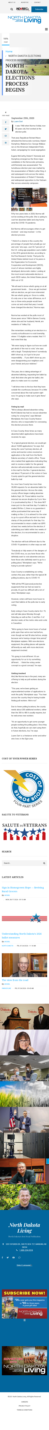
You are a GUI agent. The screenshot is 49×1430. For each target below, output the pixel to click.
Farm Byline (6, 988)
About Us (11, 2)
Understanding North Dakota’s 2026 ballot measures (22, 935)
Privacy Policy (24, 1406)
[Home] (24, 19)
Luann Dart (18, 121)
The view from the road (15, 980)
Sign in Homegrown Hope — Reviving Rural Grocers (23, 889)
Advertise (24, 2)
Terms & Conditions (24, 1410)
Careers (24, 1402)
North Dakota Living (24, 1227)
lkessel (7, 895)
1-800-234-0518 (26, 1250)
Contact (37, 2)
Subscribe (39, 9)
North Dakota (7, 946)
